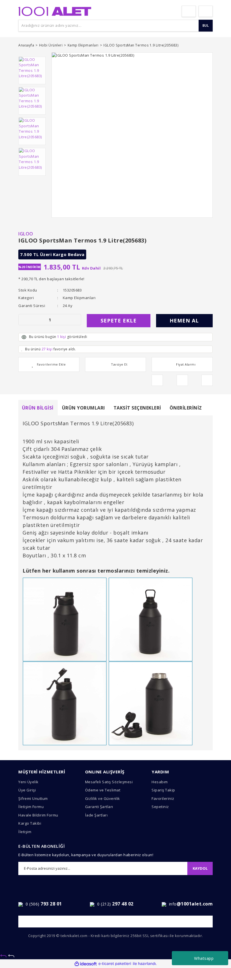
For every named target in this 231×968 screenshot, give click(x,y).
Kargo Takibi (29, 823)
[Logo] (54, 10)
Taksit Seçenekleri (137, 408)
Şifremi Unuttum (33, 798)
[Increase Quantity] (76, 319)
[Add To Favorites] (48, 364)
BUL (206, 25)
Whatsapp (204, 958)
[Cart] (206, 11)
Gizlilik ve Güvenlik (102, 798)
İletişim (24, 831)
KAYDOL (200, 868)
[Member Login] (189, 11)
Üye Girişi (27, 790)
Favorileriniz (163, 798)
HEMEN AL (184, 320)
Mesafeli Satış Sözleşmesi (109, 781)
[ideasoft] (85, 964)
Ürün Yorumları (83, 408)
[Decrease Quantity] (23, 319)
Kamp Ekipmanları (79, 297)
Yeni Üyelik (28, 781)
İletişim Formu (31, 806)
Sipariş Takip (163, 790)
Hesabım (160, 781)
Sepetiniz (160, 806)
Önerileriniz (186, 408)
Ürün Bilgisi (38, 408)
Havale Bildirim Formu (38, 815)
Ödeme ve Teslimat (103, 790)
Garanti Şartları (99, 806)
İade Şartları (96, 815)
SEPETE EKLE (119, 320)
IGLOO (25, 234)
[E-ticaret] (114, 964)
